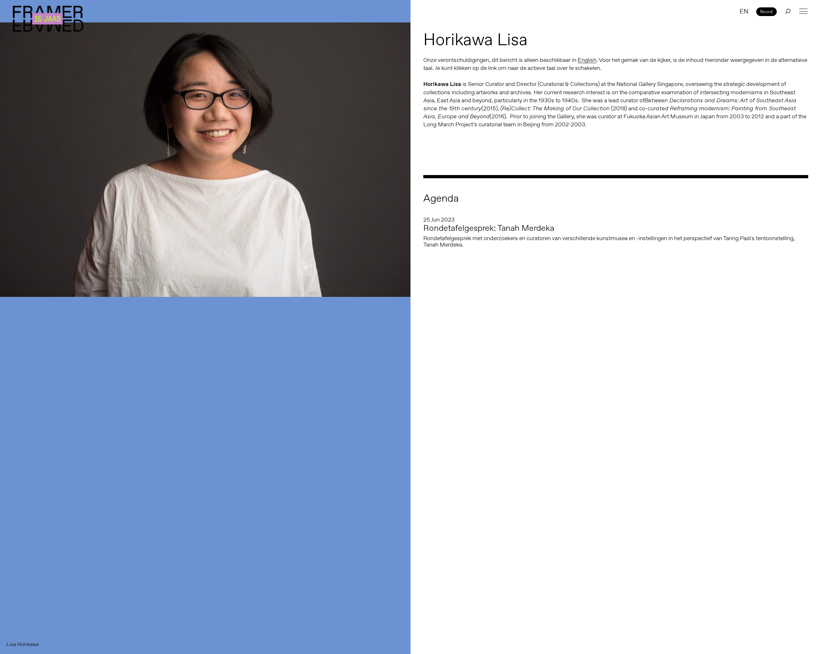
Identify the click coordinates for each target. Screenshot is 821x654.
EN (744, 11)
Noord (766, 11)
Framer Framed (48, 18)
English (587, 60)
